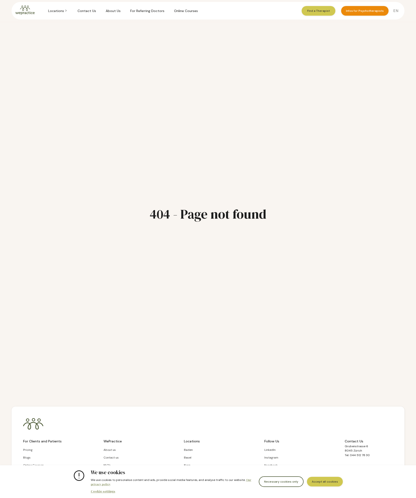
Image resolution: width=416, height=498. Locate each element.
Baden (188, 450)
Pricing (27, 450)
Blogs (27, 457)
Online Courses (186, 11)
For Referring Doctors (147, 11)
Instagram (271, 457)
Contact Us (87, 11)
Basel (187, 457)
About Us (113, 11)
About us (110, 450)
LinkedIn (270, 450)
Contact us (111, 457)
